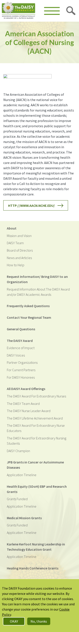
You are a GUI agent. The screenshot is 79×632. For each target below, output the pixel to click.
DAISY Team (15, 243)
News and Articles (19, 258)
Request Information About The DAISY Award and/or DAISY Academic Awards (38, 292)
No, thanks (39, 621)
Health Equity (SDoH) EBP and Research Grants (37, 489)
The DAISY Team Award (23, 403)
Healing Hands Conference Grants (32, 568)
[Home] (18, 11)
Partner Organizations (22, 362)
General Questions (21, 329)
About (11, 228)
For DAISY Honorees (21, 377)
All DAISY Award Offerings (26, 389)
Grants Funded (17, 499)
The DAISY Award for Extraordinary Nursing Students (36, 441)
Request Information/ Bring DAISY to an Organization (37, 279)
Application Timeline (21, 475)
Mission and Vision (19, 235)
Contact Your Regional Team (29, 317)
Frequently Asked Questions (28, 306)
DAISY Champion (18, 451)
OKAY (14, 621)
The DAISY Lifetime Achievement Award (35, 418)
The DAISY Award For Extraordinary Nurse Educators (36, 428)
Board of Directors (20, 250)
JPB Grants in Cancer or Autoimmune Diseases (35, 465)
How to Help (15, 265)
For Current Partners (21, 370)
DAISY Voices (16, 355)
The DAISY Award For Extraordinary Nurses (36, 396)
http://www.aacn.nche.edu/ (31, 205)
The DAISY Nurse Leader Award (28, 411)
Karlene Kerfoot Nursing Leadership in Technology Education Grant (36, 547)
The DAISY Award (20, 340)
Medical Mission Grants (24, 518)
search (71, 11)
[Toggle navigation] (52, 11)
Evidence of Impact (20, 348)
